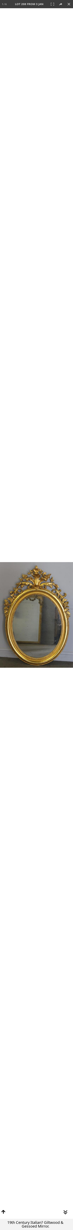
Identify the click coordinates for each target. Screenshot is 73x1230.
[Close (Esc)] (69, 4)
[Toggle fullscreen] (52, 4)
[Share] (61, 4)
